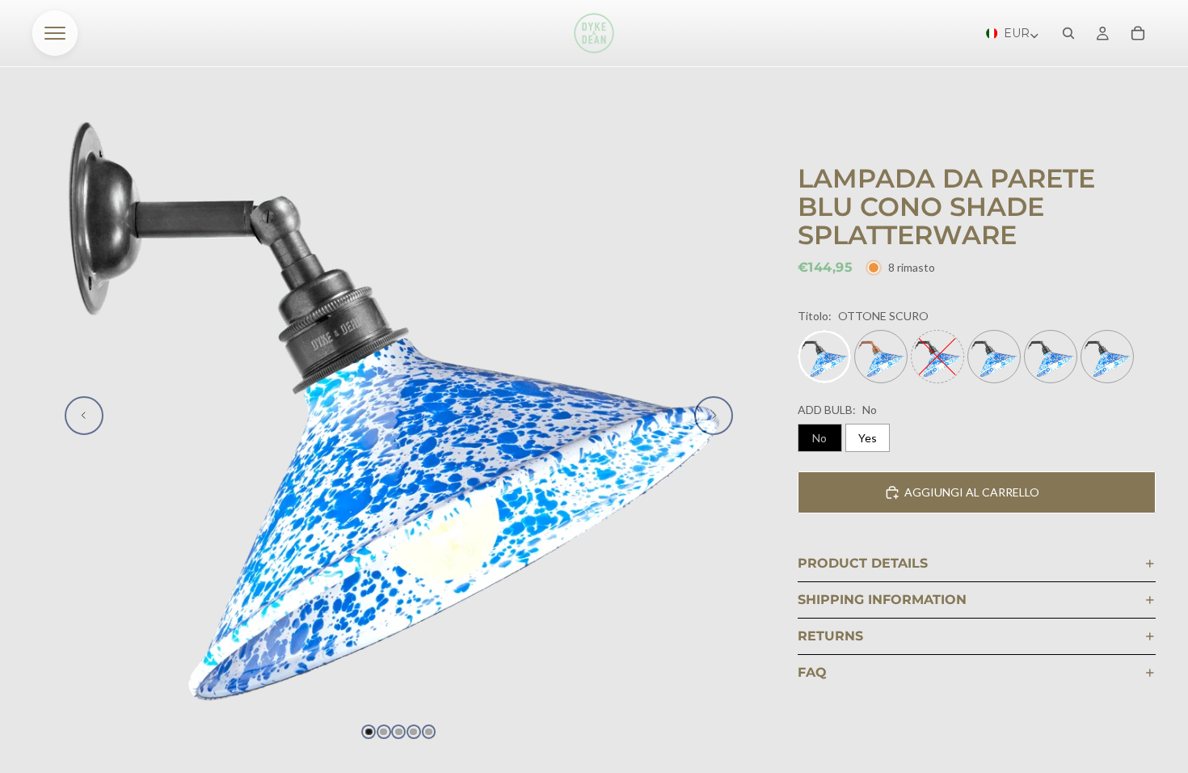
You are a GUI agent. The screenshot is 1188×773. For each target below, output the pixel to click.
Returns (830, 636)
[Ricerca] (1068, 33)
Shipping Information (882, 599)
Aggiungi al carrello (971, 492)
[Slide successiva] (713, 415)
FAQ (812, 672)
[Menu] (55, 33)
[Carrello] (1138, 33)
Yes (867, 438)
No (819, 438)
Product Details (863, 563)
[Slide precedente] (84, 415)
